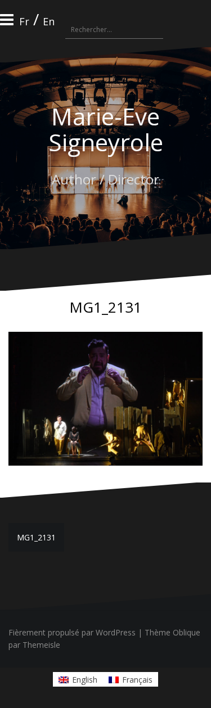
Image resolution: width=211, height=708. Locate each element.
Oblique (186, 632)
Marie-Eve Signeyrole (105, 129)
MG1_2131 (36, 537)
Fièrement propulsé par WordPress (72, 632)
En (49, 21)
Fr (24, 21)
